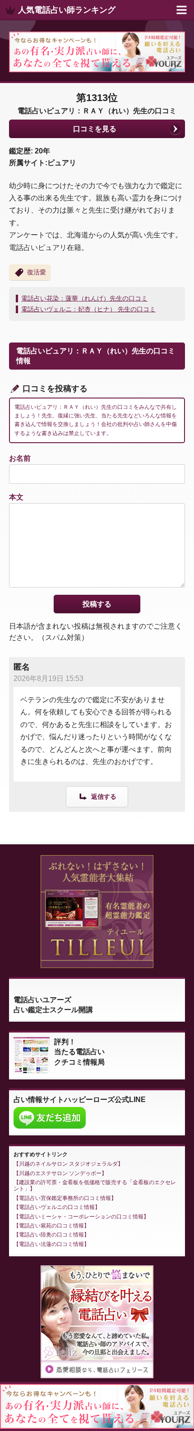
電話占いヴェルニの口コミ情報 (57, 1207)
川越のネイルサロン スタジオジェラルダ (68, 1164)
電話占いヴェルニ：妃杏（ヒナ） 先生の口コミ (88, 309)
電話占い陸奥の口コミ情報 (51, 1235)
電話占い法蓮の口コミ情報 (51, 1244)
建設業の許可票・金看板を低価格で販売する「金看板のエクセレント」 (95, 1185)
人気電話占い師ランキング (66, 9)
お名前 (20, 458)
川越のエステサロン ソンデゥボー (60, 1173)
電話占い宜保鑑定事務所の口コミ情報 (65, 1198)
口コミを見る (94, 129)
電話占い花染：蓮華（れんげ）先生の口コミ (84, 298)
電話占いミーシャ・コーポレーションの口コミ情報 (81, 1216)
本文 (16, 497)
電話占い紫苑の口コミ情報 (51, 1226)
